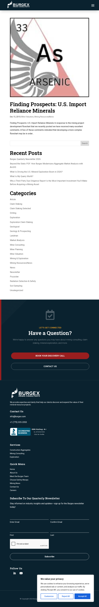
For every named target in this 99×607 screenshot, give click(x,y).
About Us (13, 473)
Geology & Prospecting (20, 231)
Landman (14, 235)
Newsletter (15, 272)
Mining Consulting (17, 453)
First (12, 535)
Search (85, 143)
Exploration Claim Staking (21, 222)
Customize (48, 596)
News (12, 267)
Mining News (15, 483)
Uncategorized (16, 290)
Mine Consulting (17, 245)
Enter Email (14, 522)
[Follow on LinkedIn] (14, 573)
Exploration (15, 217)
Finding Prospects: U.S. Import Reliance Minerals (48, 107)
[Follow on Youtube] (21, 573)
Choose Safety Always (19, 480)
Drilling (13, 213)
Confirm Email (56, 522)
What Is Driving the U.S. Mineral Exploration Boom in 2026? (36, 172)
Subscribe (49, 556)
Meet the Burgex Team (19, 476)
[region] (65, 588)
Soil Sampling (16, 286)
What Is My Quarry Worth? (21, 176)
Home (12, 469)
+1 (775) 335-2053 (18, 422)
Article (13, 199)
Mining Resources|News (44, 117)
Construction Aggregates (20, 450)
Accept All (82, 596)
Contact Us (50, 366)
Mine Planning (16, 249)
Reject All (66, 596)
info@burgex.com (18, 416)
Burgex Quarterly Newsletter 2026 (25, 159)
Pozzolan (14, 276)
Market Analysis (17, 240)
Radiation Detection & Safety (23, 281)
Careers (13, 490)
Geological (14, 226)
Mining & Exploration (19, 258)
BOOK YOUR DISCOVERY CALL (50, 356)
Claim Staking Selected (20, 208)
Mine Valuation (28, 117)
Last (52, 535)
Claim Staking (16, 204)
